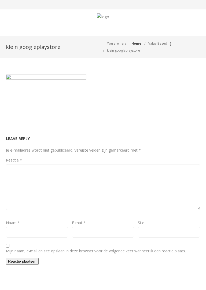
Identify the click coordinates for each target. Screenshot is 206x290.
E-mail (79, 222)
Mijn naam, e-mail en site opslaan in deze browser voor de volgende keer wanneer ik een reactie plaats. (96, 250)
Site (141, 222)
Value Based (157, 43)
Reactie (14, 160)
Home (136, 43)
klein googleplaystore (123, 50)
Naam (13, 222)
